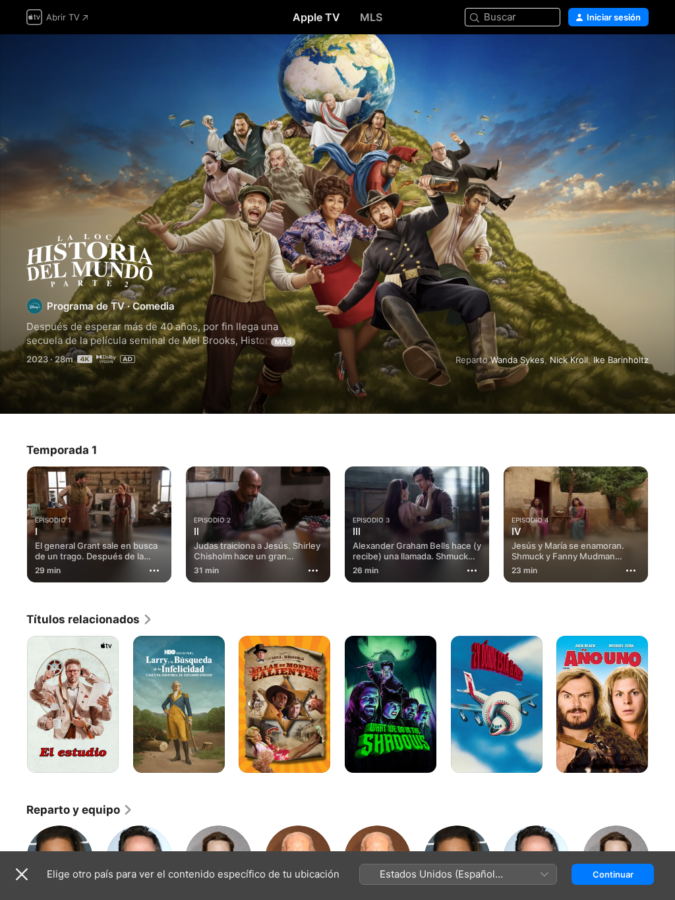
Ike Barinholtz (621, 359)
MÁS (283, 342)
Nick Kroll (569, 359)
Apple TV (316, 17)
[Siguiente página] (662, 522)
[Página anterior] (13, 522)
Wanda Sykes (517, 359)
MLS (371, 17)
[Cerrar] (22, 874)
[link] (89, 619)
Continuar (613, 874)
